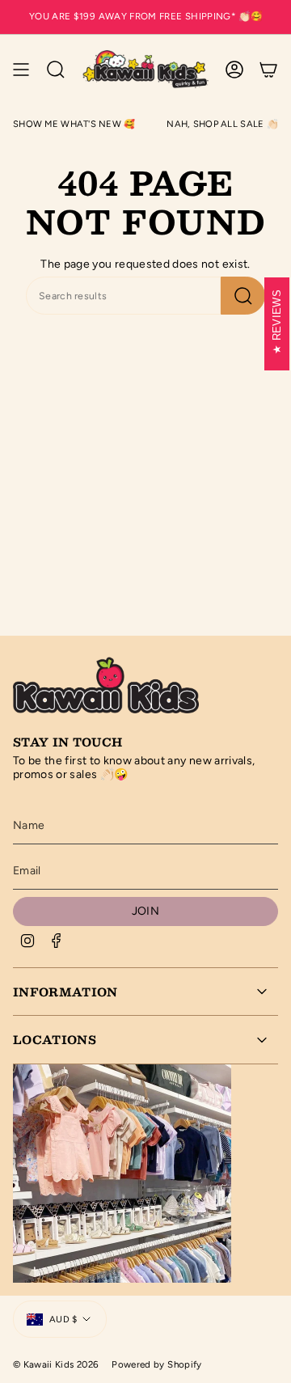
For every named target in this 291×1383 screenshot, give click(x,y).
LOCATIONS (54, 1039)
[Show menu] (21, 69)
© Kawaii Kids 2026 (56, 1364)
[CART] (268, 69)
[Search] (243, 296)
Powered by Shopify (156, 1364)
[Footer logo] (106, 683)
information (65, 991)
